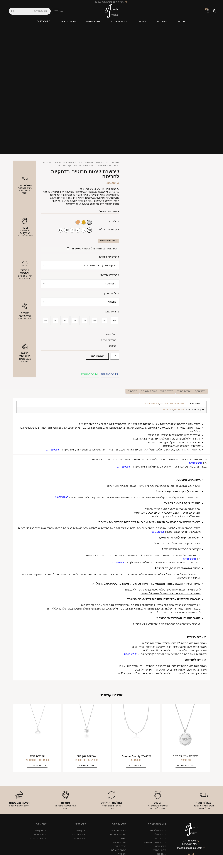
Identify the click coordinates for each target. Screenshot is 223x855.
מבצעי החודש (159, 850)
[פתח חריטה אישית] (111, 22)
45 (179, 409)
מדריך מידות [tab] (166, 391)
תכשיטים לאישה (158, 830)
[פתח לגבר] (179, 22)
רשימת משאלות (118, 850)
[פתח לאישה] (158, 22)
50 (175, 409)
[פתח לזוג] (140, 22)
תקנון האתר (80, 830)
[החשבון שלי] (214, 11)
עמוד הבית (114, 162)
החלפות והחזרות (118, 834)
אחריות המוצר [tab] (184, 391)
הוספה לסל (98, 356)
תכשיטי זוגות (160, 838)
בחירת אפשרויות (185, 765)
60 (168, 409)
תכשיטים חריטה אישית (96, 162)
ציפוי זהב (164, 403)
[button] (56, 11)
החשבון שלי (41, 830)
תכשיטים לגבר (159, 834)
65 (164, 409)
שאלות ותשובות (118, 830)
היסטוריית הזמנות (38, 838)
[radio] (89, 222)
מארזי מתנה (160, 846)
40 (182, 409)
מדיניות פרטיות (79, 834)
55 (171, 409)
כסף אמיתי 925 (176, 403)
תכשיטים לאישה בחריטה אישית (68, 162)
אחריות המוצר (119, 842)
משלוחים (122, 838)
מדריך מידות (195, 463)
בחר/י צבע (113, 221)
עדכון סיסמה (40, 834)
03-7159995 (52, 449)
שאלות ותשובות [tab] (149, 391)
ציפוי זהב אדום (152, 403)
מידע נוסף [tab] (200, 391)
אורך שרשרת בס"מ (109, 229)
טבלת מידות (120, 846)
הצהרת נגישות (79, 838)
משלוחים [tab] (132, 391)
